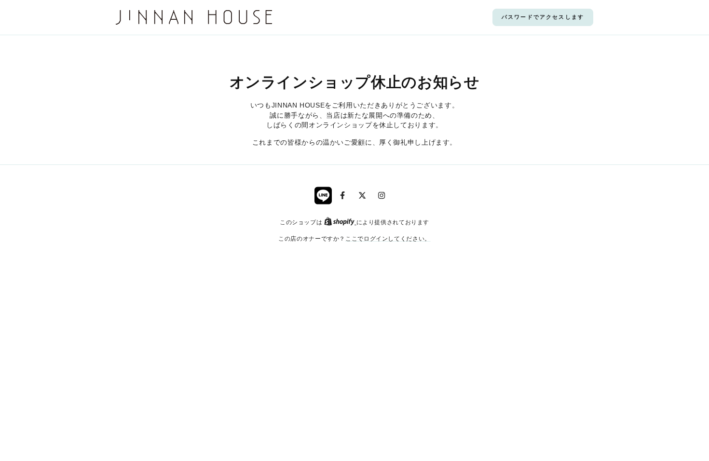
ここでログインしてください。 (388, 238)
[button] (542, 17)
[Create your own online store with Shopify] (340, 222)
